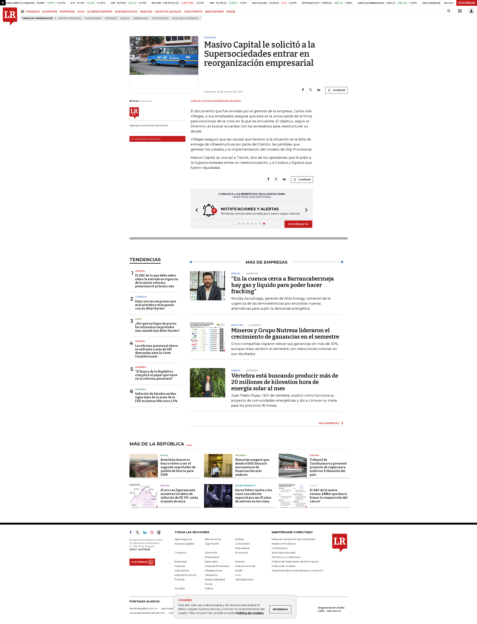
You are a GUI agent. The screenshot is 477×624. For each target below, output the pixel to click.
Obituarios (211, 574)
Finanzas (180, 565)
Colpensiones (93, 18)
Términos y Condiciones (286, 557)
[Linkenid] (146, 533)
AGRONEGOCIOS (126, 11)
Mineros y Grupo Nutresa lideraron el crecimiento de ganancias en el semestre (285, 333)
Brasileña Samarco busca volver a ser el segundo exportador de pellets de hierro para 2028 (178, 467)
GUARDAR (338, 90)
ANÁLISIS (146, 11)
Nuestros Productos (284, 543)
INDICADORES (214, 11)
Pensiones (111, 18)
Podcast (180, 579)
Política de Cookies (250, 613)
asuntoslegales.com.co (143, 608)
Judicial (314, 455)
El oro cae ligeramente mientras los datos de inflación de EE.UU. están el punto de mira (179, 495)
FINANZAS (33, 11)
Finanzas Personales (217, 565)
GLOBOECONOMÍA (99, 11)
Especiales (211, 561)
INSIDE (230, 11)
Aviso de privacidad (283, 552)
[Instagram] (153, 533)
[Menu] (23, 11)
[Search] (448, 11)
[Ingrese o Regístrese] (471, 11)
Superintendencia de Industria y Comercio (297, 570)
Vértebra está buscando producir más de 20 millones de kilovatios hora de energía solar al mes (284, 382)
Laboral (140, 271)
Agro (138, 319)
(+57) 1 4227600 (139, 549)
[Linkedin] (319, 90)
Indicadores (182, 570)
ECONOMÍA (49, 11)
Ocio (238, 574)
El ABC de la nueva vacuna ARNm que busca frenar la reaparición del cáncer (329, 495)
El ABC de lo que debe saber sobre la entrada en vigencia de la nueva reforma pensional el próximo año (156, 281)
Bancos (125, 18)
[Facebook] (303, 90)
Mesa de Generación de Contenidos (293, 539)
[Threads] (160, 533)
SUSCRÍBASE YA (298, 224)
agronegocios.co (171, 608)
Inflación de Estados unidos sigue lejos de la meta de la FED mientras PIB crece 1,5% (156, 397)
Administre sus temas (147, 138)
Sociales (180, 588)
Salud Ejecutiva (244, 579)
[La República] (10, 16)
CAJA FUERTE (193, 11)
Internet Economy (185, 574)
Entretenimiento (245, 485)
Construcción (160, 18)
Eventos (240, 561)
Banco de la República (185, 18)
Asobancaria (141, 18)
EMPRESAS (67, 11)
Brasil (164, 455)
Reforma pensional (69, 18)
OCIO (80, 11)
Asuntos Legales (184, 543)
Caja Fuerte (212, 543)
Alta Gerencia (213, 539)
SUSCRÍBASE (466, 2)
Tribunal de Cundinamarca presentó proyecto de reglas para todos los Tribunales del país (328, 467)
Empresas (181, 561)
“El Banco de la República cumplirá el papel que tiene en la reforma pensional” (156, 375)
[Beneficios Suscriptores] (460, 11)
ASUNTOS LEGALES (168, 11)
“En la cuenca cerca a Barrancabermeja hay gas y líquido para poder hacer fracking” (282, 285)
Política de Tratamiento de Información (295, 561)
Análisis (239, 539)
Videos (209, 588)
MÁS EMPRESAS (329, 423)
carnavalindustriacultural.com (147, 612)
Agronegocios (183, 539)
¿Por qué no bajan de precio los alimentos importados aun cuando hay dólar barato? (157, 327)
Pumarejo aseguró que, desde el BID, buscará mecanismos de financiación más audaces (252, 467)
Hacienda (140, 367)
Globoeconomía (245, 565)
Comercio (141, 296)
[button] (196, 210)
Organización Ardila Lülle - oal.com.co (331, 609)
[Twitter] (310, 90)
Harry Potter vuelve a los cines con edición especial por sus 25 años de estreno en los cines (253, 495)
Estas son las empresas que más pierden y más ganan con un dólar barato (155, 305)
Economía (241, 552)
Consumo (180, 552)
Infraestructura (213, 570)
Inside (238, 570)
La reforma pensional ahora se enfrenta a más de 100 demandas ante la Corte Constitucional (156, 351)
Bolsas (165, 485)
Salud (313, 485)
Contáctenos (280, 548)
